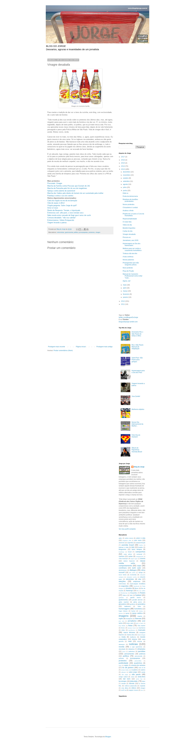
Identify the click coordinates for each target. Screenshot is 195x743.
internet (138, 618)
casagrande (139, 556)
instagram (129, 618)
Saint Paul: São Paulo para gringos (137, 360)
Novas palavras (128, 260)
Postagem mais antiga (104, 347)
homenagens (124, 609)
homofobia (138, 609)
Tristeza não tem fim (130, 253)
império (140, 616)
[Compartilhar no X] (82, 229)
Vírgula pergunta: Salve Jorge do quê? (62, 205)
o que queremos (136, 647)
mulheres (133, 637)
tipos (143, 681)
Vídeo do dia (127, 225)
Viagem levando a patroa (56, 223)
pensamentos (129, 654)
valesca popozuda (131, 686)
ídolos (141, 611)
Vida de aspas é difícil (55, 203)
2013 (123, 169)
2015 (123, 163)
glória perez (137, 602)
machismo (142, 628)
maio (125, 285)
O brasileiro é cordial (130, 207)
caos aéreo (128, 554)
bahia (141, 545)
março (125, 291)
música (134, 639)
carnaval (139, 554)
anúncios (122, 542)
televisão (134, 681)
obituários (131, 649)
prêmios (121, 658)
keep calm (129, 623)
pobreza (142, 654)
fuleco (125, 595)
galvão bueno (135, 597)
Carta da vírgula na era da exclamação (62, 201)
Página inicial (81, 347)
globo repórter (124, 602)
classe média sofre (132, 562)
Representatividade (130, 219)
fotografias (133, 593)
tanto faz (139, 679)
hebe (139, 606)
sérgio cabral (123, 677)
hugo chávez (123, 611)
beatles (140, 547)
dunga (141, 572)
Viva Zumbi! (136, 396)
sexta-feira (141, 677)
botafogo (121, 552)
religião (126, 665)
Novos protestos (128, 204)
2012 (123, 301)
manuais (141, 630)
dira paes (132, 572)
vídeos (133, 688)
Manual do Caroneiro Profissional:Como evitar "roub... (132, 276)
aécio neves (129, 538)
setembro (126, 181)
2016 (123, 160)
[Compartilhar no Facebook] (85, 229)
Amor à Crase (52, 208)
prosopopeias (83, 232)
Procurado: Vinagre (54, 183)
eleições (122, 581)
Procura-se (127, 237)
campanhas (140, 552)
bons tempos (137, 549)
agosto (125, 184)
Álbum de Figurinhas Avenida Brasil (137, 450)
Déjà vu (125, 193)
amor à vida (140, 538)
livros (123, 628)
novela (121, 647)
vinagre (98, 232)
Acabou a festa (128, 210)
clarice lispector (129, 561)
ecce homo (122, 575)
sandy (143, 672)
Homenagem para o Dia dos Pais (138, 371)
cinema (142, 558)
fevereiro (126, 294)
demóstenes (123, 570)
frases (142, 593)
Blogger (108, 737)
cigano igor (134, 558)
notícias (133, 644)
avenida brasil (128, 545)
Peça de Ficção (128, 271)
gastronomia (69, 232)
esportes (125, 586)
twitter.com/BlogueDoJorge (128, 317)
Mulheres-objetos (138, 409)
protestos (92, 232)
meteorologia (141, 635)
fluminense (124, 593)
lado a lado (139, 623)
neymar (139, 641)
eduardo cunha (132, 577)
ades (120, 538)
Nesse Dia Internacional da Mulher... (137, 424)
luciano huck (132, 628)
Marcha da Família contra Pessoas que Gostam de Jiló (68, 186)
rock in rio (141, 667)
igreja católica (137, 613)
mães (123, 630)
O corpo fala (127, 222)
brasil (129, 552)
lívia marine (141, 625)
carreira (121, 556)
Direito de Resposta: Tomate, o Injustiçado (63, 210)
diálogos (133, 570)
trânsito (131, 683)
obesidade (122, 649)
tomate (123, 683)
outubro (126, 178)
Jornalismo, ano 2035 (130, 240)
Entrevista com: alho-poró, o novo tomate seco (65, 213)
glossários (122, 604)
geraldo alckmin (137, 600)
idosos (121, 613)
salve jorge (133, 672)
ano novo (137, 540)
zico (142, 690)
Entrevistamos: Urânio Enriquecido (60, 220)
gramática (141, 604)
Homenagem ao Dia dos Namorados (131, 244)
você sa (123, 690)
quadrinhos (138, 663)
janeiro (125, 297)
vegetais (142, 686)
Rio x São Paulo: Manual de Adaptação (138, 347)
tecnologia (122, 681)
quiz (120, 665)
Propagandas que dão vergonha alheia (131, 264)
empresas (136, 581)
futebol (138, 595)
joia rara (121, 621)
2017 (123, 157)
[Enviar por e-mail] (77, 229)
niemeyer (122, 644)
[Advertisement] (80, 325)
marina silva (131, 635)
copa (139, 566)
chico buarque (123, 558)
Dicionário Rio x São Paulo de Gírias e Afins (137, 334)
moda (124, 637)
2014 (123, 166)
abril (125, 288)
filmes (136, 588)
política (76, 232)
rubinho (142, 670)
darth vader (136, 568)
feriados (129, 588)
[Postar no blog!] (80, 229)
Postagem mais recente (56, 347)
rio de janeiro (128, 667)
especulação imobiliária (137, 584)
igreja (127, 613)
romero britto (125, 670)
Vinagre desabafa (129, 234)
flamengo (129, 591)
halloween (127, 606)
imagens (124, 615)
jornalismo (132, 621)
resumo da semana (138, 665)
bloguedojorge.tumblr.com (128, 322)
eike (139, 579)
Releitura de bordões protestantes (130, 200)
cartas (130, 556)
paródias (141, 651)
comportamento (125, 566)
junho (125, 190)
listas (130, 625)
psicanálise (138, 661)
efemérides (130, 579)
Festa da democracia (130, 196)
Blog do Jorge (139, 467)
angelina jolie (126, 540)
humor (133, 611)
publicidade (123, 663)
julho (125, 187)
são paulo (136, 674)
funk (131, 595)
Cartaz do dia (127, 231)
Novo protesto (128, 268)
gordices (132, 604)
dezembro (127, 172)
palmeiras (132, 651)
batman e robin (124, 547)
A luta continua (128, 257)
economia (133, 575)
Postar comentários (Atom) (63, 350)
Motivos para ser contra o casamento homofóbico (132, 249)
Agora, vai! (126, 281)
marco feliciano (129, 632)
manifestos (131, 630)
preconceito (138, 656)
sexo (132, 677)
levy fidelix (122, 625)
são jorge (125, 674)
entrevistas (60, 232)
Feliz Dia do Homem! (136, 436)
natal (130, 641)
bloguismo (122, 549)
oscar (123, 651)
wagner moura (133, 690)
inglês (121, 618)
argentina (130, 542)
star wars (126, 679)
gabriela (121, 597)
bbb (132, 547)
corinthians (123, 568)
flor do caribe (141, 590)
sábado (123, 672)
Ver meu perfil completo (127, 529)
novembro (127, 175)
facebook (136, 586)
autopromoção (140, 542)
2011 (123, 304)
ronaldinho (134, 670)
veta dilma (124, 688)
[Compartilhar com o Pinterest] (87, 229)
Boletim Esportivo (129, 228)
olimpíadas (141, 649)
